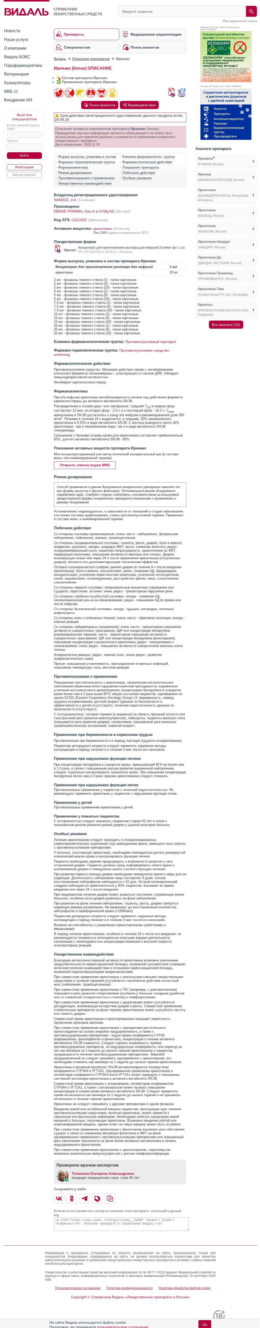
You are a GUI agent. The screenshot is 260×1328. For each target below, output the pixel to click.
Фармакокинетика (73, 167)
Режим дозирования (75, 173)
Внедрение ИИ (18, 100)
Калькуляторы (17, 83)
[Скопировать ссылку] (110, 1199)
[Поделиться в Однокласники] (72, 1199)
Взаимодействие (142, 105)
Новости (12, 31)
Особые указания (137, 178)
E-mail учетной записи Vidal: (23, 127)
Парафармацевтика (23, 65)
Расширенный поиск (240, 21)
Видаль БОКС (17, 57)
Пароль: (13, 141)
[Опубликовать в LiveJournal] (97, 1199)
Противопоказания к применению (86, 178)
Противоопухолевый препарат (150, 342)
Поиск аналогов (102, 105)
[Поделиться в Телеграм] (84, 1199)
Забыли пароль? (24, 175)
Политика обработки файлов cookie (184, 1288)
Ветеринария (16, 74)
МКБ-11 (11, 91)
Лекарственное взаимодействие (85, 183)
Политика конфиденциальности (129, 1288)
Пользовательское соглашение (77, 1288)
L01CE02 (80, 220)
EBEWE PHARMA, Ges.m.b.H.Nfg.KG (84, 211)
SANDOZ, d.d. (65, 200)
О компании (15, 48)
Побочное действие (138, 173)
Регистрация (24, 167)
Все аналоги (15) (226, 325)
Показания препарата (140, 167)
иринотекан (102, 229)
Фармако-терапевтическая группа (86, 162)
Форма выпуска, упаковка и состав (87, 157)
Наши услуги (16, 39)
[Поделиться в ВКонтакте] (59, 1199)
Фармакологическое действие (147, 162)
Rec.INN (100, 233)
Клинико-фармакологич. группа (148, 157)
